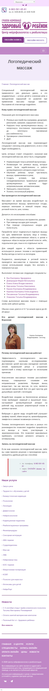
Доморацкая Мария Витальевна (21, 280)
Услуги (30, 644)
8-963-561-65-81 (18, 9)
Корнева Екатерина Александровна (22, 291)
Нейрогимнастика (10, 559)
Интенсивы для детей (12, 584)
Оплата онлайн (10, 651)
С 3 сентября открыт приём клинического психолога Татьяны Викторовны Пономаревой (24, 609)
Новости (34, 651)
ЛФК (5, 555)
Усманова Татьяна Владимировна (22, 297)
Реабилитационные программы (15, 525)
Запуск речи (8, 486)
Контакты (7, 655)
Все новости (7, 625)
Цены (24, 651)
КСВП (5, 574)
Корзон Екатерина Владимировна (21, 288)
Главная (5, 84)
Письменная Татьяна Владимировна (23, 294)
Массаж (6, 550)
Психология (8, 501)
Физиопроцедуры (10, 530)
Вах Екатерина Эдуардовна (19, 278)
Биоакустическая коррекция (14, 496)
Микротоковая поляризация (14, 569)
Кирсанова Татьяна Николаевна (21, 286)
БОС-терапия (8, 564)
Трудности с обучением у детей (16, 491)
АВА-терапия (8, 540)
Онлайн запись (13, 40)
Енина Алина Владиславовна (20, 283)
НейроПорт (7, 589)
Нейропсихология (10, 515)
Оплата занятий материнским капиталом (19, 615)
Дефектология (9, 510)
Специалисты (9, 648)
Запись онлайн (28, 648)
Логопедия (7, 505)
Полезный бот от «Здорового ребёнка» (19, 620)
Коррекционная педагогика (14, 520)
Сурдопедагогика (10, 545)
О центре (19, 644)
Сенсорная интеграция (12, 535)
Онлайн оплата (35, 40)
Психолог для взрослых (13, 579)
